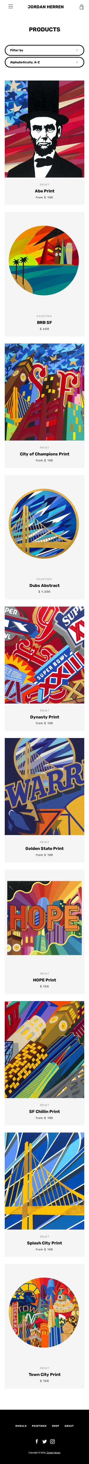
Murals (21, 1426)
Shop (55, 1426)
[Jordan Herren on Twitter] (44, 1441)
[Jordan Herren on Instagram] (52, 1441)
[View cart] (82, 6)
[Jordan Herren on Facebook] (36, 1441)
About (69, 1426)
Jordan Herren (46, 6)
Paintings (39, 1426)
